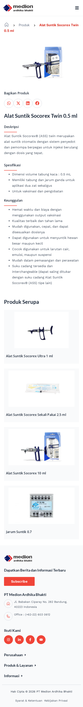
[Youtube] (41, 639)
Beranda (6, 24)
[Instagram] (8, 639)
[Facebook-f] (30, 639)
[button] (8, 103)
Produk (24, 25)
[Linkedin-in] (19, 639)
